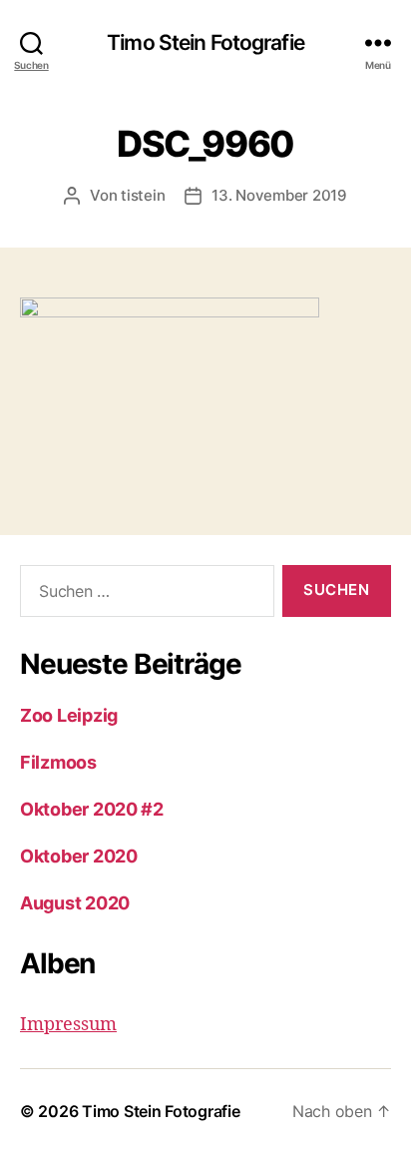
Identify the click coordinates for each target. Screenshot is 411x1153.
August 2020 (75, 902)
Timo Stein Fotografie (205, 42)
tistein (143, 195)
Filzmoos (58, 762)
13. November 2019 (279, 195)
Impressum (68, 1024)
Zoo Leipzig (69, 715)
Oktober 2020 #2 (92, 809)
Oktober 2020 (79, 856)
